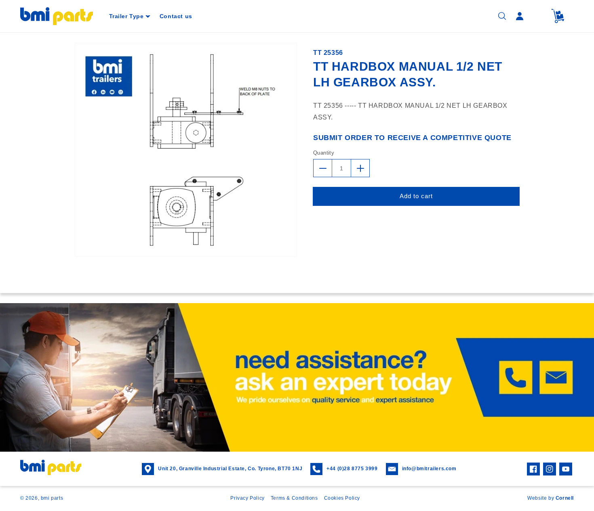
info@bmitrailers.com (429, 468)
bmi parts (52, 498)
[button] (129, 16)
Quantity (323, 153)
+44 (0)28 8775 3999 (351, 468)
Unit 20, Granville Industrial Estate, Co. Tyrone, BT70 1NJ (230, 468)
